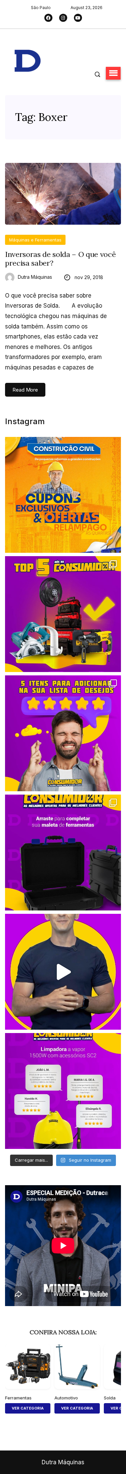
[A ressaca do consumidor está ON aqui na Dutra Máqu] (63, 972)
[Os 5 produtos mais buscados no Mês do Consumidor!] (63, 614)
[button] (113, 73)
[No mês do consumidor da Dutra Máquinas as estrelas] (63, 1091)
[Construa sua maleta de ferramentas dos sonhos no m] (63, 852)
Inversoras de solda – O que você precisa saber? (60, 259)
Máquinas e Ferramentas (35, 239)
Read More (25, 390)
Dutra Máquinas (35, 277)
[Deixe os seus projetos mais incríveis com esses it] (63, 733)
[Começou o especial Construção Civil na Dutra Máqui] (63, 495)
